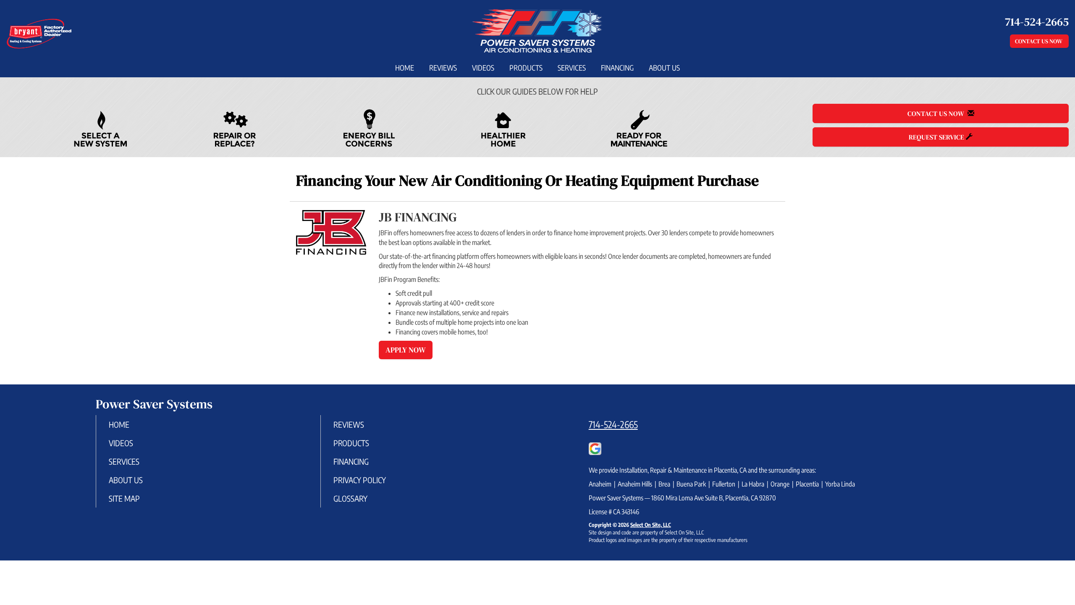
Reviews (443, 67)
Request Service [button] (937, 137)
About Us (664, 67)
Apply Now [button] (405, 350)
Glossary (350, 498)
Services (572, 67)
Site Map (124, 498)
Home (404, 67)
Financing (617, 67)
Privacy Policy (359, 480)
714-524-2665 (613, 424)
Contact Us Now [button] (1039, 41)
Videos (483, 67)
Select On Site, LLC (650, 524)
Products (526, 67)
